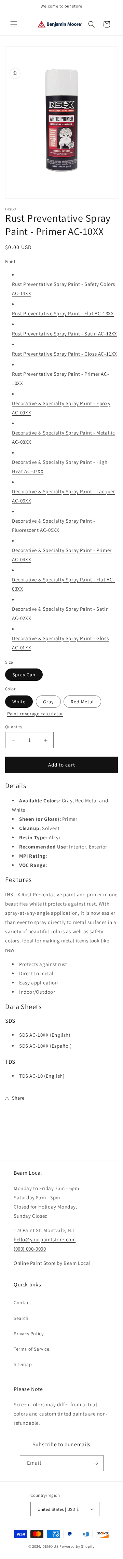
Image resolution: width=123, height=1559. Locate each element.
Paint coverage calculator (35, 713)
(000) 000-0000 (30, 1248)
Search (21, 1318)
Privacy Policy (28, 1333)
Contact (22, 1302)
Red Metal (82, 702)
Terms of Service (32, 1349)
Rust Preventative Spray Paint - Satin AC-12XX (64, 333)
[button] (13, 24)
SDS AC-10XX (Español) (45, 1046)
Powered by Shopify (77, 1546)
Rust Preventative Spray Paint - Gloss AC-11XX (64, 353)
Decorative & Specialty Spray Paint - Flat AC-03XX (63, 584)
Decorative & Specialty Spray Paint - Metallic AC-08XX (63, 437)
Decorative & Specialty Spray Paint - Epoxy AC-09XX (61, 408)
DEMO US (50, 1546)
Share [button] (18, 1098)
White (19, 702)
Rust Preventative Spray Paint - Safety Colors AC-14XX (63, 288)
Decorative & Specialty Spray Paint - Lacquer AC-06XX (63, 496)
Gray (48, 702)
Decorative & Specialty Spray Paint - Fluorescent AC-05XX (53, 525)
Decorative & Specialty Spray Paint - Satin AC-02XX (60, 613)
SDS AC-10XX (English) (44, 1035)
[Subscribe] (95, 1463)
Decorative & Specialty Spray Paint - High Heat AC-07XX (60, 466)
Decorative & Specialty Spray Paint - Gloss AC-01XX (60, 643)
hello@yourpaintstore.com (45, 1239)
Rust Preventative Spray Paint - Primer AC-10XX (60, 378)
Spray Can (24, 675)
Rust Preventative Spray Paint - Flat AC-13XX (63, 313)
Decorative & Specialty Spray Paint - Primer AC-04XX (62, 555)
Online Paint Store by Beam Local (52, 1263)
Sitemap (23, 1364)
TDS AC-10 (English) (41, 1076)
